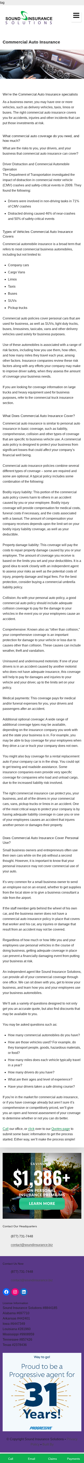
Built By (48, 1444)
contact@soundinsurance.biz (32, 1245)
